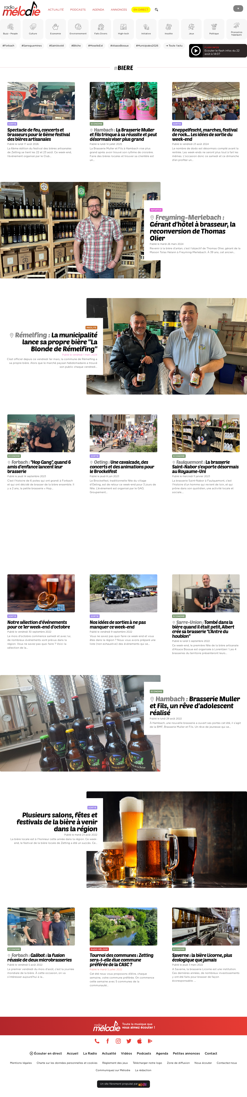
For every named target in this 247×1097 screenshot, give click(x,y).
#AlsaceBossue (119, 46)
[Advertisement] (123, 534)
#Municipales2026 (147, 46)
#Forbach (8, 46)
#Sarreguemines (32, 46)
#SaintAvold (56, 46)
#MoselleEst (95, 46)
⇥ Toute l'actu (174, 46)
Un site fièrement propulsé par (119, 1084)
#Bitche (76, 46)
